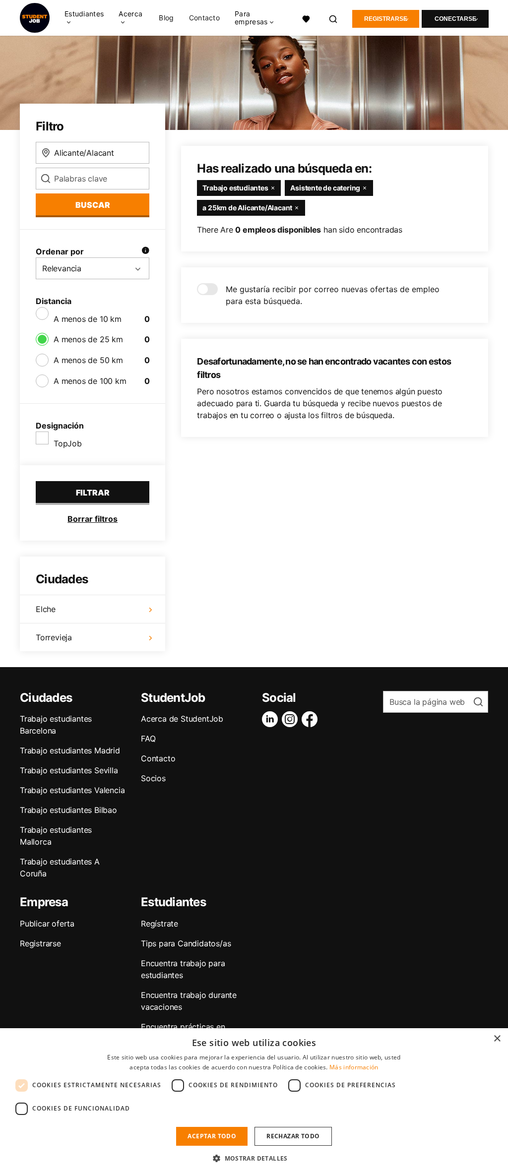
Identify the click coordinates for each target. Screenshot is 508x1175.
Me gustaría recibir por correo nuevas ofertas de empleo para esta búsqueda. (333, 295)
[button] (254, 1158)
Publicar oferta (47, 923)
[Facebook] (311, 719)
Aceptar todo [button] (212, 1136)
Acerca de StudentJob (182, 719)
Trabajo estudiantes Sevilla (69, 770)
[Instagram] (292, 719)
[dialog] (254, 1101)
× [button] (497, 1039)
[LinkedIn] (272, 719)
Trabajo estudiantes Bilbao (68, 810)
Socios (153, 778)
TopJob (68, 443)
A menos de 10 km (88, 319)
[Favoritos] (306, 18)
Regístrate (159, 923)
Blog (166, 18)
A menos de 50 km (88, 360)
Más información (354, 1067)
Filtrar (93, 492)
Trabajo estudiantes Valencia (72, 790)
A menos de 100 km (90, 381)
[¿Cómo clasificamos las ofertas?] (145, 251)
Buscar (92, 205)
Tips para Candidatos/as (186, 943)
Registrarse (385, 18)
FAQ (148, 738)
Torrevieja (54, 637)
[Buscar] (333, 18)
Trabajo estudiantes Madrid (70, 750)
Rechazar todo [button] (292, 1136)
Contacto (204, 18)
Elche (46, 609)
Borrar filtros (92, 519)
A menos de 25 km (88, 339)
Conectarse (455, 18)
